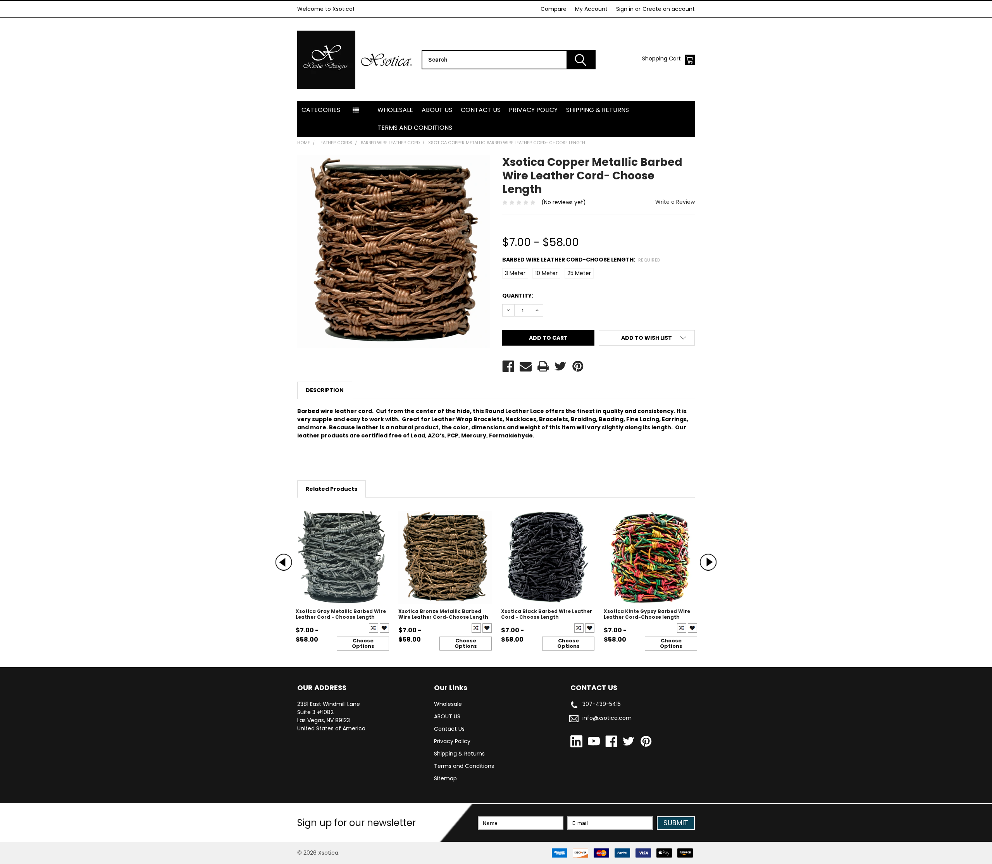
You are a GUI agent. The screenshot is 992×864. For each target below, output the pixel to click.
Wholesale (395, 109)
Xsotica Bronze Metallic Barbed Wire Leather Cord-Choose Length (443, 614)
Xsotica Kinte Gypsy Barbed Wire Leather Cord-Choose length (647, 614)
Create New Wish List (384, 628)
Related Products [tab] (331, 489)
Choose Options (363, 643)
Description (325, 390)
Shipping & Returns (597, 109)
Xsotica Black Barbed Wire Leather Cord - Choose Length (546, 614)
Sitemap (445, 778)
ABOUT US (437, 109)
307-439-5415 (601, 704)
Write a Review (675, 202)
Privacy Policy (533, 109)
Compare (554, 9)
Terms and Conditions (414, 127)
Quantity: (517, 295)
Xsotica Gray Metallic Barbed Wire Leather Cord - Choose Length (341, 614)
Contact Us (481, 109)
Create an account (668, 9)
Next (708, 562)
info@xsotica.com (607, 718)
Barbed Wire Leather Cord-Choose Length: (581, 259)
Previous (284, 562)
